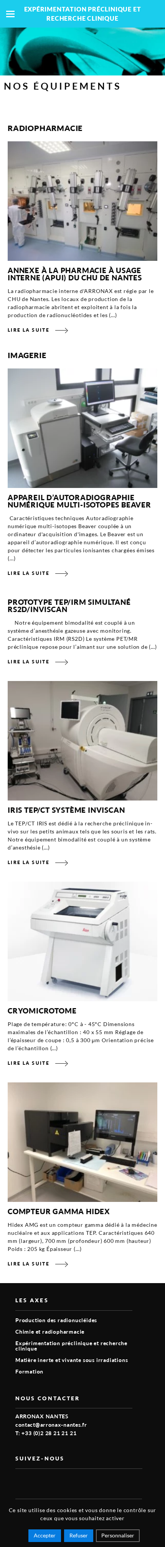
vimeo (20, 1481)
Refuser (78, 1535)
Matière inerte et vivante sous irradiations (71, 1360)
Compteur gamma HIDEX (59, 1211)
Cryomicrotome (42, 1010)
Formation (29, 1371)
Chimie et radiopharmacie (49, 1331)
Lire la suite (29, 330)
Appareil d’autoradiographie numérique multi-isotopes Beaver (79, 501)
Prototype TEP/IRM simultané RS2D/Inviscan (69, 606)
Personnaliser (117, 1535)
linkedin (37, 1481)
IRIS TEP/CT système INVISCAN (66, 809)
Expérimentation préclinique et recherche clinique (71, 1346)
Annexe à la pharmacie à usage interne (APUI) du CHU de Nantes (75, 274)
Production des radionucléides (56, 1320)
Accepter (45, 1535)
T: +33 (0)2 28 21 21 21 (45, 1433)
